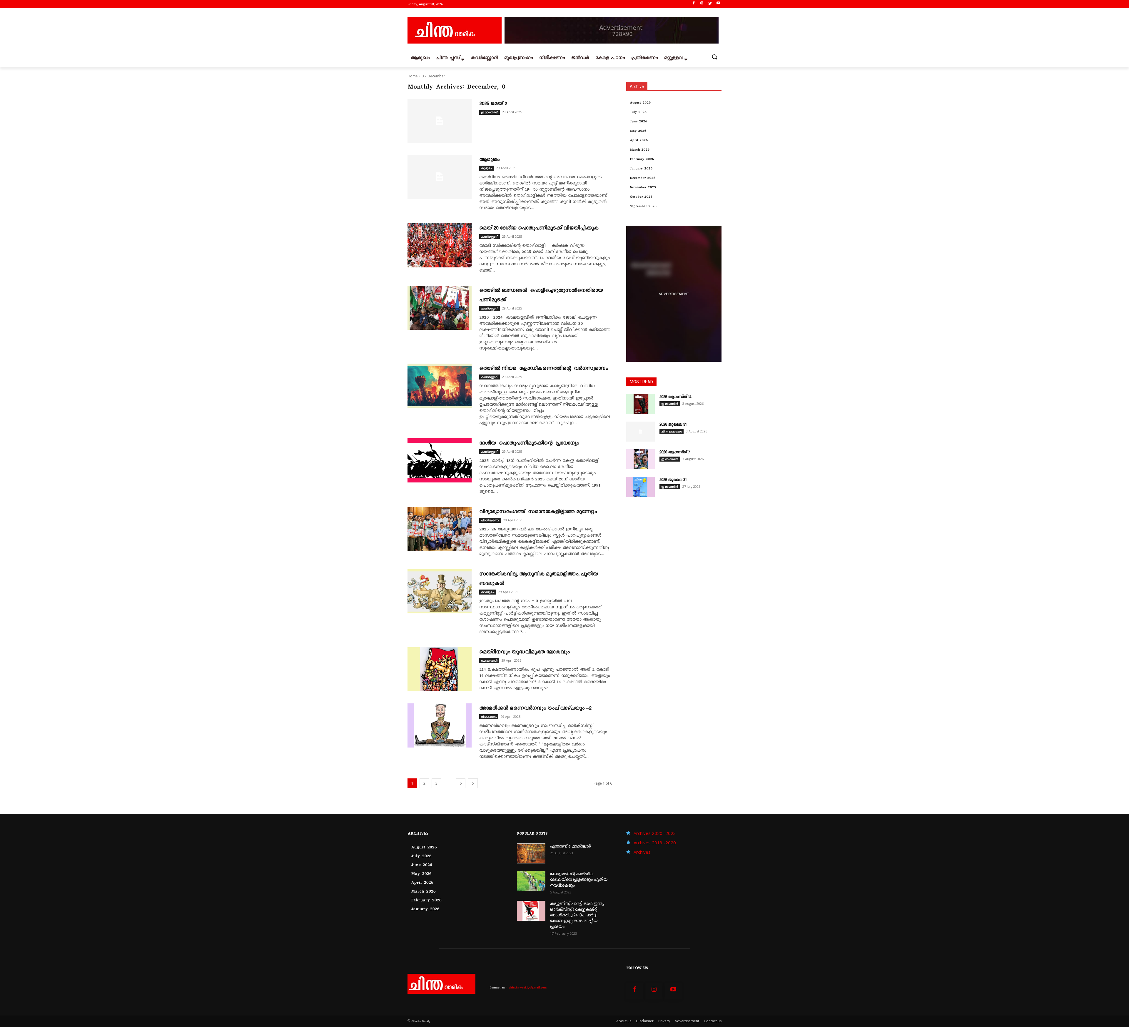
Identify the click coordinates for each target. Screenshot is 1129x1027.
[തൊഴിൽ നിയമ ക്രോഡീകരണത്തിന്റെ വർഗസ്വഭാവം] (439, 386)
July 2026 (638, 112)
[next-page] (473, 783)
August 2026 (640, 103)
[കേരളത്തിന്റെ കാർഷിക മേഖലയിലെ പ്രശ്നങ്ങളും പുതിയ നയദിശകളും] (531, 881)
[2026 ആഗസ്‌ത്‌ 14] (640, 404)
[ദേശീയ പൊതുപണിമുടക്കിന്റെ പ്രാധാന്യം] (439, 460)
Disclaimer (645, 1020)
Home (412, 76)
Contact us (713, 1020)
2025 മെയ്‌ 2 (493, 104)
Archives (642, 852)
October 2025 (641, 197)
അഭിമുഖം (487, 592)
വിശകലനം (489, 717)
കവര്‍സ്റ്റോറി (489, 236)
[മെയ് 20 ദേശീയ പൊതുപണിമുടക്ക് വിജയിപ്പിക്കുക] (439, 245)
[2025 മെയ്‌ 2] (439, 121)
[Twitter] (710, 4)
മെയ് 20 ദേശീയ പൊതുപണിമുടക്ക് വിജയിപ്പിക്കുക (539, 228)
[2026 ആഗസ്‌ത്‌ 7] (640, 459)
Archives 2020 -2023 (655, 833)
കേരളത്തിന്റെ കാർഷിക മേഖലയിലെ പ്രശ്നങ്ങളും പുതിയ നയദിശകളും (578, 880)
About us (623, 1020)
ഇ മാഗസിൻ (489, 112)
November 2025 (643, 188)
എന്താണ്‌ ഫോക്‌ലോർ (570, 847)
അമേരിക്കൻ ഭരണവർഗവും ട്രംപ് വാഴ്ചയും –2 (535, 708)
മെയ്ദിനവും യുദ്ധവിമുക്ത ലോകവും (524, 652)
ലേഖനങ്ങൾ (489, 660)
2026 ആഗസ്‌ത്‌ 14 (675, 397)
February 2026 (642, 159)
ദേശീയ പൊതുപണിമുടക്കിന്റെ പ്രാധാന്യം (529, 443)
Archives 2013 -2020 (655, 842)
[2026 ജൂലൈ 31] (640, 432)
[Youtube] (718, 4)
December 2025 (642, 178)
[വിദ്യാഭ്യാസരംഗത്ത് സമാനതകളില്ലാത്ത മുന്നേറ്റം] (439, 529)
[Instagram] (702, 4)
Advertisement (687, 1020)
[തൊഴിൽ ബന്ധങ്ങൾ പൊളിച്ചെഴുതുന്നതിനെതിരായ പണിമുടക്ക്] (439, 308)
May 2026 (638, 131)
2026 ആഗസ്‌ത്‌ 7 (674, 452)
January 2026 (641, 169)
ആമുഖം (489, 160)
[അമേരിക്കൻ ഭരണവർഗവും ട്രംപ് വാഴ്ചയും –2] (439, 725)
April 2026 (639, 141)
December (436, 76)
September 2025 (643, 206)
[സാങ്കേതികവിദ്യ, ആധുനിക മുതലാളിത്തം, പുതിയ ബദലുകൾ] (439, 591)
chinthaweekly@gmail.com (528, 988)
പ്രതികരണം (490, 520)
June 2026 (638, 122)
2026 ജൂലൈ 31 (672, 425)
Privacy (664, 1020)
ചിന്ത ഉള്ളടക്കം (671, 431)
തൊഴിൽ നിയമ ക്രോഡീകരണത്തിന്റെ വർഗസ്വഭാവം (543, 369)
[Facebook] (693, 4)
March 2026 (639, 150)
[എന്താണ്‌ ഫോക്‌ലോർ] (531, 853)
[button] (714, 57)
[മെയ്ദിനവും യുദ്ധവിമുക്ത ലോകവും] (439, 669)
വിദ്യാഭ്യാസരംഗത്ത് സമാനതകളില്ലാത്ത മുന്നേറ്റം (538, 512)
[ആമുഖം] (439, 177)
